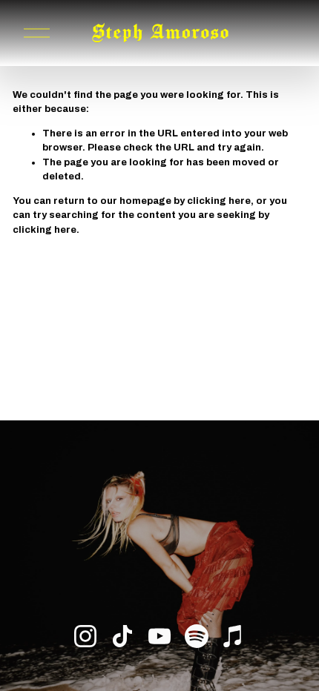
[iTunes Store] (234, 636)
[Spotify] (196, 636)
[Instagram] (85, 636)
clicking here (219, 201)
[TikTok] (122, 636)
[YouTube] (159, 636)
